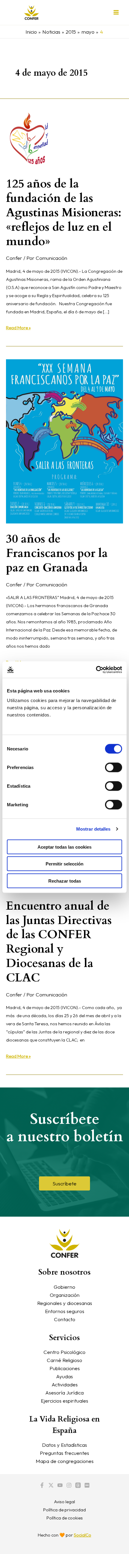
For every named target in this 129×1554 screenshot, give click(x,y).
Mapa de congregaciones (65, 1461)
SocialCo (82, 1535)
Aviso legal (64, 1501)
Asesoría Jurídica (64, 1392)
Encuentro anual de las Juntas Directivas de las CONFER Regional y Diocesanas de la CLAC (59, 942)
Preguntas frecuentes (64, 1453)
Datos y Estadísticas (64, 1445)
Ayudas (64, 1376)
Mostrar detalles (93, 829)
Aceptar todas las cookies (65, 846)
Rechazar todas (64, 880)
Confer (14, 258)
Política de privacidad (64, 1510)
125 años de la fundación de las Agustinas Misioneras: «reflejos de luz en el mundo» (63, 212)
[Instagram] (69, 1485)
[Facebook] (42, 1485)
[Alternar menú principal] (116, 13)
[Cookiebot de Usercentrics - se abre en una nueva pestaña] (96, 670)
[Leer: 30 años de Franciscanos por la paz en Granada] (64, 441)
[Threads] (78, 1485)
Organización (65, 1295)
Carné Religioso (64, 1360)
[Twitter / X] (51, 1485)
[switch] (113, 767)
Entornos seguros (64, 1311)
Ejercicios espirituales (64, 1400)
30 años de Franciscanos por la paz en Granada (57, 553)
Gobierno (64, 1287)
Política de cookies (64, 1518)
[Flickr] (87, 1485)
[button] (64, 1183)
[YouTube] (60, 1485)
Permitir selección (64, 863)
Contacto (64, 1319)
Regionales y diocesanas (64, 1303)
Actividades (65, 1384)
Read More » (18, 327)
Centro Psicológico (65, 1352)
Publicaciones (65, 1368)
